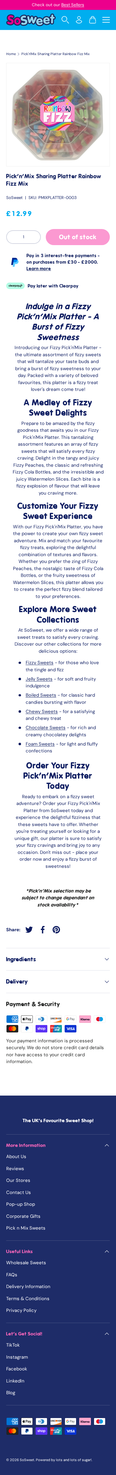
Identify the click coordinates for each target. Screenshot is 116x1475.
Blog (10, 1393)
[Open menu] (106, 20)
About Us (16, 1156)
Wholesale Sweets (26, 1263)
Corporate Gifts (23, 1216)
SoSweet (14, 197)
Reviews (15, 1169)
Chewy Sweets (42, 711)
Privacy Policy (21, 1310)
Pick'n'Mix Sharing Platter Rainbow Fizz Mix (55, 54)
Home (11, 54)
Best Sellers (72, 4)
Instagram (17, 1357)
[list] (58, 114)
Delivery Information (28, 1286)
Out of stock (78, 237)
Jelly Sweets (39, 679)
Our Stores (18, 1180)
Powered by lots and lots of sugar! (64, 1460)
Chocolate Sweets (46, 728)
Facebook (16, 1369)
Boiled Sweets (41, 695)
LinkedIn (15, 1381)
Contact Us (18, 1192)
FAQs (11, 1275)
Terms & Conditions (27, 1298)
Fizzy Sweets (40, 663)
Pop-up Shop (20, 1204)
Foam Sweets (40, 744)
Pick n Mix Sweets (25, 1228)
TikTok (13, 1345)
